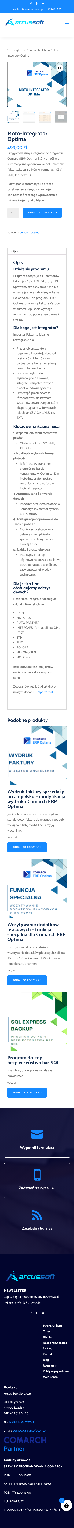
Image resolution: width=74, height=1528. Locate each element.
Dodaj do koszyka (41, 213)
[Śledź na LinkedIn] (37, 3)
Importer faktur (46, 692)
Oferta (47, 1338)
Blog (46, 1361)
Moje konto (50, 1378)
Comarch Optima (39, 50)
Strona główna (16, 50)
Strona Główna (52, 1326)
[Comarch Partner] (25, 1450)
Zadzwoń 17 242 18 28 (37, 1188)
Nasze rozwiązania (55, 1343)
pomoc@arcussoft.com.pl (29, 1430)
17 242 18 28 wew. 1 (21, 1422)
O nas (46, 1332)
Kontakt (48, 1355)
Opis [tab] (14, 251)
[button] (60, 68)
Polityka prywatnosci (56, 1372)
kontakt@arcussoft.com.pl (28, 9)
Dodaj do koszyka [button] (26, 847)
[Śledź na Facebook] (31, 3)
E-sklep (47, 1349)
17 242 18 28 (54, 9)
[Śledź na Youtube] (43, 3)
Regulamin (50, 1366)
